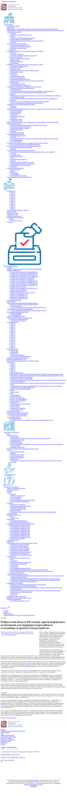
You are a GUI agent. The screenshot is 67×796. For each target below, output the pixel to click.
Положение (13, 107)
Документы (13, 118)
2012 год (12, 344)
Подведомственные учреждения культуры (22, 162)
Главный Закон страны (16, 409)
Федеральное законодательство (19, 319)
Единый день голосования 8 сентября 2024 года (23, 275)
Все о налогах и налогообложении (20, 558)
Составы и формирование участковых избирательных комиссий (28, 310)
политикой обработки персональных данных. (42, 783)
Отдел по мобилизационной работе (17, 43)
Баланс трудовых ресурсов (17, 78)
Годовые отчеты (14, 437)
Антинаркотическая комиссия (18, 159)
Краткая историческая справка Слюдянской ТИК (24, 304)
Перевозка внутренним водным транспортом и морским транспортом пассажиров (33, 512)
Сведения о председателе (17, 447)
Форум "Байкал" (15, 395)
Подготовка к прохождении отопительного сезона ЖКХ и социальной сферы (32, 91)
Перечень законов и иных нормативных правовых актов (23, 448)
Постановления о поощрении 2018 (20, 525)
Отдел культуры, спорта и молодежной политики (21, 150)
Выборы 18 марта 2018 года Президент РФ (22, 292)
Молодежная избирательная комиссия (17, 312)
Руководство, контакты (13, 26)
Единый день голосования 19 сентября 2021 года (24, 282)
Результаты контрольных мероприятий (21, 147)
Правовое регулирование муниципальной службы (24, 70)
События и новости (15, 112)
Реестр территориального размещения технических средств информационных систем (34, 138)
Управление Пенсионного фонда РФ (20, 562)
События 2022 (14, 352)
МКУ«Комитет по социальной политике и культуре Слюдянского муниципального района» (33, 29)
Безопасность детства (16, 119)
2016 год (12, 194)
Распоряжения (14, 63)
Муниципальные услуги (14, 515)
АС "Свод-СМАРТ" (16, 141)
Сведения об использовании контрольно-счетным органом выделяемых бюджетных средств (36, 460)
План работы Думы (12, 213)
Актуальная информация (14, 300)
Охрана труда (14, 75)
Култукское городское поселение (19, 550)
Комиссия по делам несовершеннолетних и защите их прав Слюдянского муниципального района (34, 109)
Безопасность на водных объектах (19, 128)
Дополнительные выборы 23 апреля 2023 (22, 279)
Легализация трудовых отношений (20, 79)
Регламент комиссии (16, 306)
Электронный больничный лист (19, 66)
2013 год (12, 343)
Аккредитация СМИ (13, 540)
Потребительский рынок (14, 599)
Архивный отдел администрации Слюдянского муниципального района (27, 143)
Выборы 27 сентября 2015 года (19, 297)
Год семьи (13, 153)
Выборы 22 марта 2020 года (18, 286)
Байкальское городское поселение (19, 549)
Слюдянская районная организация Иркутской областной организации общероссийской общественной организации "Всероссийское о (35, 580)
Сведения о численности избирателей (17, 358)
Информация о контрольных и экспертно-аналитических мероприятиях (30, 438)
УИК (11, 393)
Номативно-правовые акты (18, 507)
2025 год (12, 207)
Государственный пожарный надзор (20, 568)
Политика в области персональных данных (19, 598)
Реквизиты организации (17, 457)
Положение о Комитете (17, 54)
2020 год (12, 200)
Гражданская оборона (16, 129)
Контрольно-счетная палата (11, 432)
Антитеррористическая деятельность (20, 126)
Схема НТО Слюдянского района (19, 601)
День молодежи (14, 392)
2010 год (12, 347)
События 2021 (14, 353)
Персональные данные (16, 72)
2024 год (12, 205)
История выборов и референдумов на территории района (23, 361)
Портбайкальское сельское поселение (20, 552)
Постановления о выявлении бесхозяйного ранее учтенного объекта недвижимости (33, 98)
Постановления (14, 174)
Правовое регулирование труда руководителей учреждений (27, 80)
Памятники (10, 541)
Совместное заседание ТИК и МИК (20, 389)
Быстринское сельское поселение (19, 553)
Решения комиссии (12, 322)
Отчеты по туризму (15, 497)
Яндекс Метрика (34, 780)
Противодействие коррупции (15, 217)
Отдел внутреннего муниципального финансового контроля (24, 146)
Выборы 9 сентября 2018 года (18, 289)
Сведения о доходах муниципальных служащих (23, 55)
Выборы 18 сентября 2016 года (19, 295)
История (9, 491)
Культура (12, 161)
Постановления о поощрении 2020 (20, 528)
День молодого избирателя (17, 408)
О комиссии (13, 115)
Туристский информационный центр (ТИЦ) (22, 500)
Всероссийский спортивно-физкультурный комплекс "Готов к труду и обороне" (32, 152)
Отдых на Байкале (15, 498)
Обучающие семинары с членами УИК (21, 378)
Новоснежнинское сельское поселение (21, 555)
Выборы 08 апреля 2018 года (18, 291)
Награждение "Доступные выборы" (20, 404)
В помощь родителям (16, 110)
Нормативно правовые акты (18, 48)
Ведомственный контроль (17, 83)
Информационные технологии (15, 134)
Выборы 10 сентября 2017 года (19, 294)
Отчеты (12, 36)
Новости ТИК (11, 301)
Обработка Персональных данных (10, 754)
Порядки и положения (16, 61)
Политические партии (13, 411)
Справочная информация (17, 116)
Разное (12, 390)
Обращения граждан (16, 441)
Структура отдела (15, 155)
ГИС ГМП (13, 137)
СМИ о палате (14, 459)
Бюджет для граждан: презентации (20, 58)
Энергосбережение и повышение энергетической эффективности (28, 92)
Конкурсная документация (17, 504)
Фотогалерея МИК (15, 315)
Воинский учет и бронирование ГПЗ (20, 46)
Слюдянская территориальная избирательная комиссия (22, 303)
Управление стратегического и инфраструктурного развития (24, 86)
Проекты (12, 94)
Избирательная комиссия (11, 266)
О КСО (9, 450)
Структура (13, 462)
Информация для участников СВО (16, 596)
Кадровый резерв (15, 69)
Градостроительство (16, 89)
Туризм (9, 492)
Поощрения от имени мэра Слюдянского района (20, 524)
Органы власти (11, 556)
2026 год (12, 208)
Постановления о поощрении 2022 (20, 531)
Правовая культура (12, 349)
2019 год (12, 198)
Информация (14, 172)
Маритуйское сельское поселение (19, 544)
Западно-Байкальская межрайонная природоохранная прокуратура (29, 569)
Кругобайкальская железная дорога (20, 522)
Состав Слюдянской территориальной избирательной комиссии (28, 307)
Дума (5, 189)
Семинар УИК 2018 (15, 396)
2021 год (12, 201)
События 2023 (14, 350)
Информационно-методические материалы (22, 163)
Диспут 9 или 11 (15, 406)
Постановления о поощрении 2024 (20, 534)
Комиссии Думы (11, 211)
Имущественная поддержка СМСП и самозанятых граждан (27, 40)
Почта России (14, 593)
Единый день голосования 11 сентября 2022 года (24, 281)
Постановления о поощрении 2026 (20, 537)
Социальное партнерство (17, 76)
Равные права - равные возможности (20, 356)
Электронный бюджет (16, 140)
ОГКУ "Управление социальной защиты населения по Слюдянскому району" (32, 571)
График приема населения (14, 216)
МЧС (11, 559)
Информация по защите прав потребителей (13, 731)
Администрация (8, 24)
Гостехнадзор (14, 565)
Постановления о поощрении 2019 (20, 526)
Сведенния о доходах (16, 220)
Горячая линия (14, 82)
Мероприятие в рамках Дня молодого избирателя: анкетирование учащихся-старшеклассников (36, 374)
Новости (3, 744)
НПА (11, 219)
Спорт (12, 158)
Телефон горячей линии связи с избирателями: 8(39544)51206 (24, 269)
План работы (10, 27)
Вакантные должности (16, 67)
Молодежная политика (16, 156)
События (12, 494)
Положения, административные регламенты (22, 38)
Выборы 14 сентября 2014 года (19, 298)
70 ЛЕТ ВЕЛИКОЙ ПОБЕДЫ (18, 521)
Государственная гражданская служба (17, 412)
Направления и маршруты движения (20, 506)
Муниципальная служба (17, 440)
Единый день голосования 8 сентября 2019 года (23, 288)
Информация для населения (15, 583)
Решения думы (11, 191)
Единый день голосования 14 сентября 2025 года (24, 273)
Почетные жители (12, 513)
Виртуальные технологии (18, 757)
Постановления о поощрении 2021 (20, 529)
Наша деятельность (12, 435)
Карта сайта (4, 742)
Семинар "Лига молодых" (17, 398)
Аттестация (13, 73)
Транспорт (10, 503)
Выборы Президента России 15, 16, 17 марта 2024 (24, 276)
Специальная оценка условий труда (20, 85)
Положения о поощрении (17, 538)
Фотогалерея (10, 362)
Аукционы (13, 33)
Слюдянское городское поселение (19, 547)
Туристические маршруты (17, 495)
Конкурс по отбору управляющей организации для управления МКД (29, 101)
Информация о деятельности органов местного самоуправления (28, 584)
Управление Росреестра (17, 572)
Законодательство (15, 113)
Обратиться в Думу (12, 214)
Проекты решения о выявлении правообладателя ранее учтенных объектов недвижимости (35, 590)
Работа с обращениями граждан (16, 316)
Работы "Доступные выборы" (18, 399)
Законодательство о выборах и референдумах (19, 318)
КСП (8, 434)
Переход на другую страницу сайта (20, 165)
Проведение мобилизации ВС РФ (19, 45)
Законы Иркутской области (18, 321)
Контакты (13, 42)
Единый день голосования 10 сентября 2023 (22, 278)
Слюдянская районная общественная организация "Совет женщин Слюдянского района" (35, 578)
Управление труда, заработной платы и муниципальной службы (25, 64)
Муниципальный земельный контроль (21, 39)
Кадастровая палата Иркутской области (21, 592)
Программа (13, 166)
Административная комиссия (15, 168)
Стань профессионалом (13, 417)
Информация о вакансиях (17, 451)
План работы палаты (16, 443)
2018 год (12, 197)
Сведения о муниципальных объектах (21, 35)
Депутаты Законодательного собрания (18, 210)
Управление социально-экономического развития (21, 104)
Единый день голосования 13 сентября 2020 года (24, 283)
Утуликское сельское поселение (19, 546)
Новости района (11, 718)
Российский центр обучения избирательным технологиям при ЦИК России (31, 420)
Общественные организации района (17, 574)
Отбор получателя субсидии (18, 509)
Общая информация (16, 313)
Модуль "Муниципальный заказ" (16, 488)
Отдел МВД (13, 561)
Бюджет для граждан (9, 474)
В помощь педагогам (16, 120)
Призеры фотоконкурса (17, 372)
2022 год (12, 202)
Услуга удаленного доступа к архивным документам (25, 144)
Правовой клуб (14, 402)
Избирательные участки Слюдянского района (20, 309)
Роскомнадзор (14, 566)
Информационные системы (18, 135)
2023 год (12, 204)
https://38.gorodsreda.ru (30, 666)
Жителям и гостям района (11, 486)
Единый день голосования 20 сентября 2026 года (24, 272)
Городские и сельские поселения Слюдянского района (22, 543)
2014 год (12, 341)
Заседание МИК (14, 405)
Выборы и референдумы (14, 270)
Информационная (6, 741)
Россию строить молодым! (17, 401)
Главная (3, 729)
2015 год (12, 192)
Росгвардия (13, 595)
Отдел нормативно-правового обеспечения (19, 177)
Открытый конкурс (15, 510)
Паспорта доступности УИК (18, 415)
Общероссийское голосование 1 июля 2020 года (23, 285)
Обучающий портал (15, 418)
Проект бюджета (15, 60)
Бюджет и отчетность (16, 57)
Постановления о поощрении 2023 (20, 532)
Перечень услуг (14, 518)
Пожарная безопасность (17, 132)
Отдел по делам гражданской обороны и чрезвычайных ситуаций (28, 125)
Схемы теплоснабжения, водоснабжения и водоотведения (26, 103)
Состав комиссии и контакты (18, 175)
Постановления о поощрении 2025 (20, 535)
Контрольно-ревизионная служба (16, 359)
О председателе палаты (16, 456)
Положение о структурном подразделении (22, 88)
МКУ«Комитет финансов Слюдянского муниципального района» (25, 51)
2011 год (12, 346)
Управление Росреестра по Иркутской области (23, 586)
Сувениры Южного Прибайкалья (19, 501)
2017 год (12, 195)
